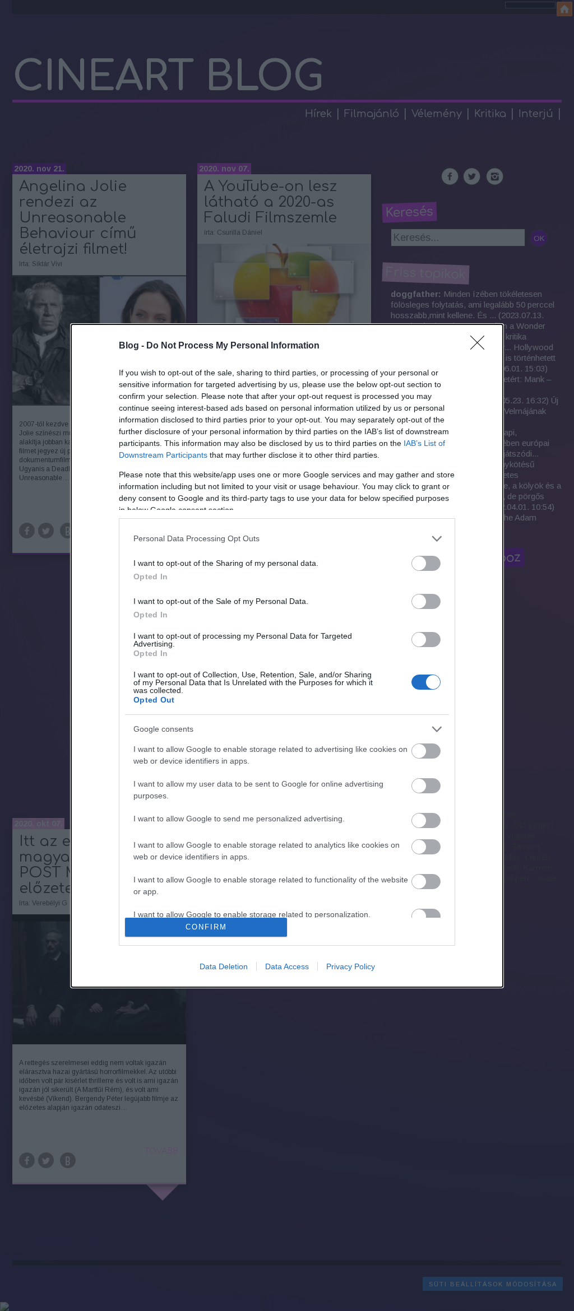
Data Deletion (224, 966)
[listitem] (287, 539)
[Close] (481, 346)
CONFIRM (206, 927)
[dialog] (287, 655)
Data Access (287, 966)
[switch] (426, 563)
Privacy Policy (350, 966)
